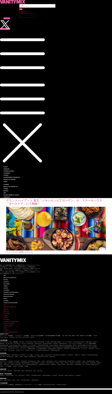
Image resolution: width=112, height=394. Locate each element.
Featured (7, 284)
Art (5, 275)
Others (6, 300)
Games (6, 286)
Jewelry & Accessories (11, 292)
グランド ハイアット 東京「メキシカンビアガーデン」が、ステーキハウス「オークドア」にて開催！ (54, 202)
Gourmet (6, 290)
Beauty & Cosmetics (10, 277)
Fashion (6, 281)
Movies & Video (8, 296)
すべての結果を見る (27, 15)
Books (6, 279)
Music (5, 298)
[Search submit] (20, 9)
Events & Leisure (9, 294)
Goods (6, 288)
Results (23, 12)
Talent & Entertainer (11, 302)
